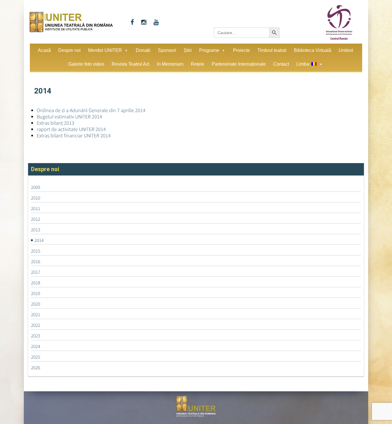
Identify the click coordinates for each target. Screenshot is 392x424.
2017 (35, 272)
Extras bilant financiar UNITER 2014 (74, 135)
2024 (35, 346)
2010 (35, 198)
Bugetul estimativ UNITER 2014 (69, 116)
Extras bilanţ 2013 (55, 123)
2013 (35, 229)
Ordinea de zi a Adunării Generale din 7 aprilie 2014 (91, 110)
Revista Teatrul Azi (131, 64)
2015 (35, 251)
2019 (35, 293)
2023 (35, 336)
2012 (35, 219)
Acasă (44, 50)
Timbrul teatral (271, 50)
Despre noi (69, 50)
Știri (188, 50)
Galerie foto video (86, 64)
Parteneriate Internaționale (239, 64)
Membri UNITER (105, 50)
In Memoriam (170, 64)
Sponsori (167, 50)
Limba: (303, 64)
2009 (35, 187)
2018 (35, 283)
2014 (39, 240)
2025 (35, 357)
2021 (35, 314)
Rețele (197, 64)
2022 (35, 325)
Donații (143, 50)
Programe (209, 50)
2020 (35, 304)
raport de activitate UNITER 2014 (71, 129)
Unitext (346, 50)
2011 (35, 208)
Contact (281, 64)
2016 (35, 261)
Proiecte (241, 50)
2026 (35, 367)
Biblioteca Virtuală (312, 50)
